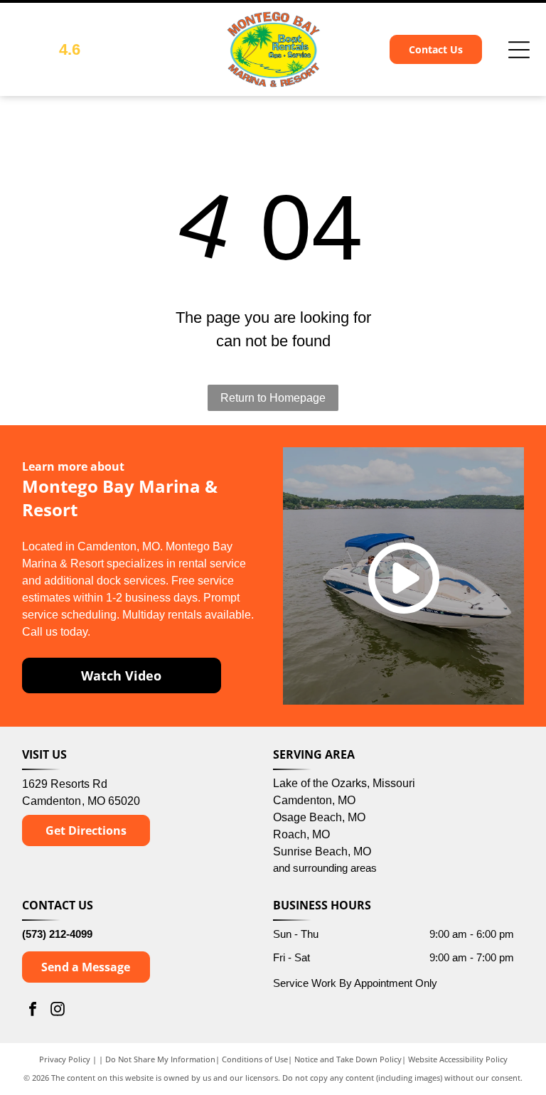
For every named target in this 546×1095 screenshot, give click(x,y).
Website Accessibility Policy (458, 1059)
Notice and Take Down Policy (348, 1059)
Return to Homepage (273, 398)
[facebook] (32, 1010)
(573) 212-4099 (57, 934)
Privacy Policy (64, 1059)
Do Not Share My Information (160, 1059)
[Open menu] (519, 49)
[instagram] (57, 1010)
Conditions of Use (255, 1059)
